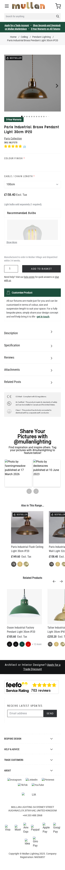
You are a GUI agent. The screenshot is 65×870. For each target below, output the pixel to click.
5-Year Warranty (13, 119)
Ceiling (24, 36)
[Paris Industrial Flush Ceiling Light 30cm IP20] (27, 527)
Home (13, 36)
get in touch (43, 316)
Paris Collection (13, 138)
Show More (11, 242)
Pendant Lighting (41, 36)
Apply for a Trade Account (17, 25)
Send (50, 713)
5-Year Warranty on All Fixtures (45, 28)
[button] (22, 116)
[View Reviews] (32, 146)
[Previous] (55, 581)
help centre (29, 277)
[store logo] (28, 5)
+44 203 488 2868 (32, 815)
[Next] (62, 581)
